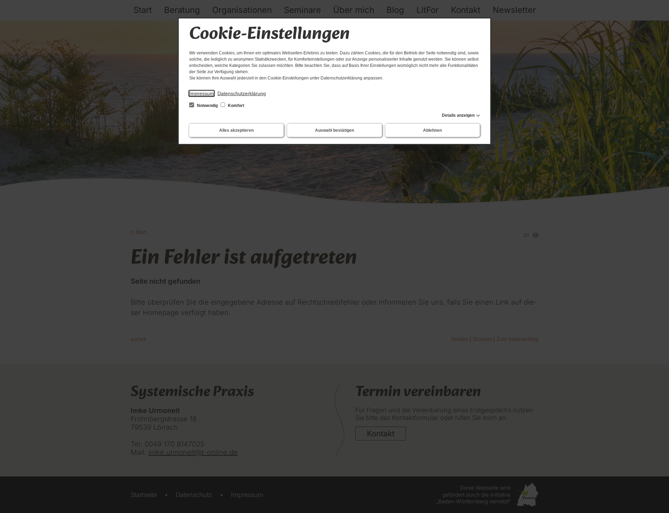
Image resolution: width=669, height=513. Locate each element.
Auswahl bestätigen (334, 130)
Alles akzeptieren (236, 130)
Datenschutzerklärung (241, 93)
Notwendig (207, 105)
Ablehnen (432, 130)
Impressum (201, 93)
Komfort (235, 105)
